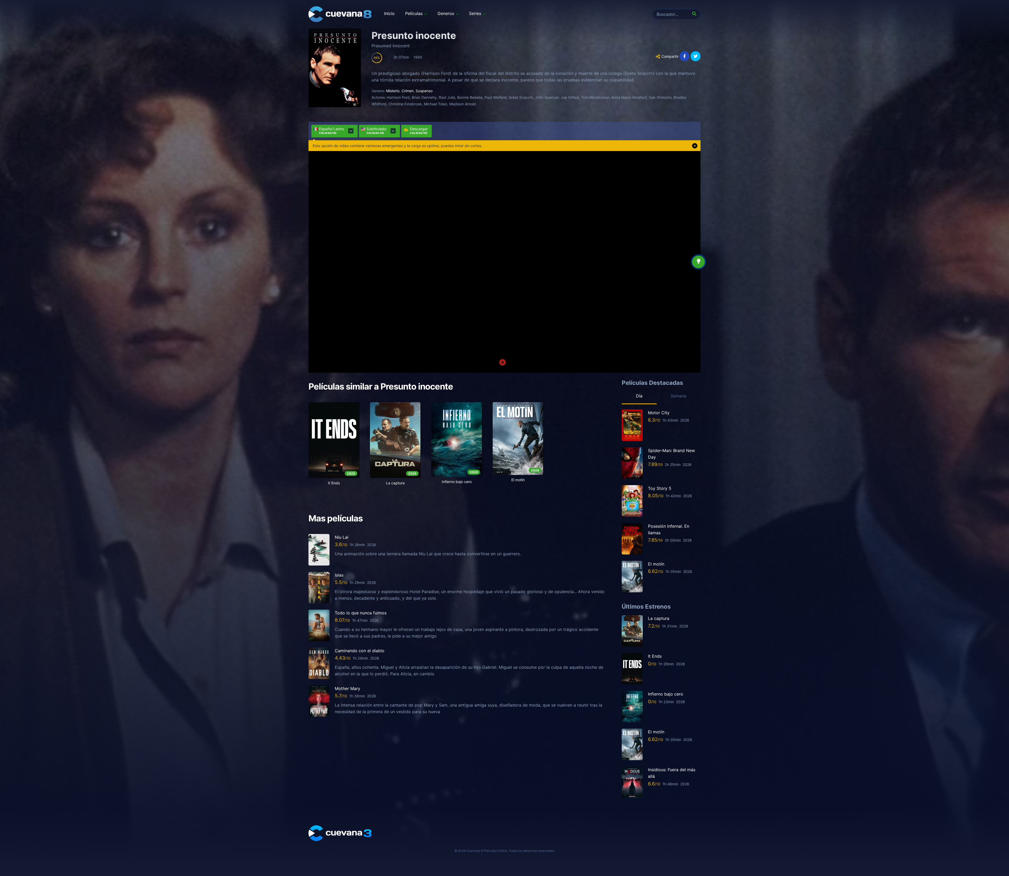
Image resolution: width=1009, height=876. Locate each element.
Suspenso (424, 91)
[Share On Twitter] (696, 56)
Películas (414, 13)
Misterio (392, 91)
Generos (445, 13)
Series (475, 13)
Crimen (407, 91)
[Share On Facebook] (684, 56)
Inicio (389, 13)
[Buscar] (695, 14)
